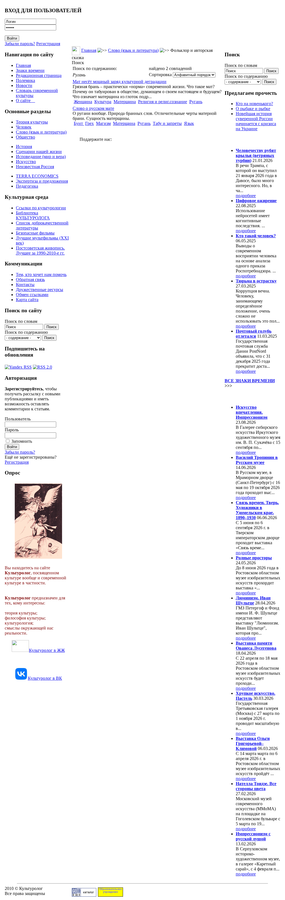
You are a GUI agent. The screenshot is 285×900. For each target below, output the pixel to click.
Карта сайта (27, 299)
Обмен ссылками (32, 294)
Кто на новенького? (254, 103)
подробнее (246, 195)
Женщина (83, 101)
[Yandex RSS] (18, 365)
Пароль (12, 429)
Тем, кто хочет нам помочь (41, 274)
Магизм (103, 123)
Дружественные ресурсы (39, 289)
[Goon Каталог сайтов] (84, 895)
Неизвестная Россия (35, 166)
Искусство (26, 161)
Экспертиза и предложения (42, 181)
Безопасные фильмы (35, 233)
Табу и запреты (167, 123)
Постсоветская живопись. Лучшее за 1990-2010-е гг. (40, 250)
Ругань (195, 101)
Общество (25, 137)
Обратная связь (30, 279)
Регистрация (48, 43)
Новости (24, 85)
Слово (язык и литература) (41, 132)
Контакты (25, 284)
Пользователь (18, 419)
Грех (89, 123)
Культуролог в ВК (45, 678)
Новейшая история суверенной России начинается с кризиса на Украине (256, 121)
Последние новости (248, 396)
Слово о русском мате (93, 108)
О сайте (25, 100)
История (24, 146)
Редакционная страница (39, 75)
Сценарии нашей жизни (39, 151)
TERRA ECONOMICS (37, 176)
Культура (102, 101)
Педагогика (27, 186)
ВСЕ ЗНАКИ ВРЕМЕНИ (250, 380)
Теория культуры (32, 122)
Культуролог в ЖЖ (47, 650)
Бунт (79, 123)
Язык (189, 123)
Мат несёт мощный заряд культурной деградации (119, 81)
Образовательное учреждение (110, 890)
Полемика (25, 80)
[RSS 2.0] (42, 365)
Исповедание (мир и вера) (41, 156)
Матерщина (125, 101)
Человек (23, 127)
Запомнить (21, 441)
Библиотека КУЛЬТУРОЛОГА (33, 215)
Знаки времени (30, 70)
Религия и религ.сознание (162, 101)
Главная (23, 65)
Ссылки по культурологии (41, 207)
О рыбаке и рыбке (253, 108)
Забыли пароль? (20, 43)
